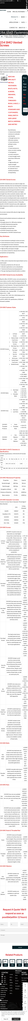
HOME (10, 36)
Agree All (16, 1019)
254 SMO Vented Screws (18, 37)
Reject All (6, 1019)
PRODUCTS (15, 36)
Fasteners (21, 36)
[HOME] (3, 10)
